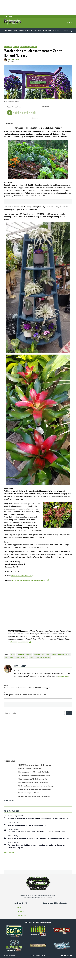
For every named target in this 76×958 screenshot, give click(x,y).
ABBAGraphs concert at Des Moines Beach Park (28, 825)
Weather (59, 31)
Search (5, 710)
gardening (61, 654)
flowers (53, 654)
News (11, 657)
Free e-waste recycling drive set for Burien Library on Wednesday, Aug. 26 (38, 838)
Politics (21, 31)
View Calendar (9, 852)
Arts (39, 31)
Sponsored (33, 47)
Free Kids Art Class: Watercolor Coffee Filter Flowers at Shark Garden (36, 832)
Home (5, 31)
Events (10, 31)
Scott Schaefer (14, 59)
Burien (13, 654)
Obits (54, 31)
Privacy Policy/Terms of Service (38, 955)
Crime (15, 31)
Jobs (49, 31)
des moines (45, 654)
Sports (45, 31)
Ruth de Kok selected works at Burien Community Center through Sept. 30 (38, 818)
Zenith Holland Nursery (43, 657)
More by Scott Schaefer (63, 676)
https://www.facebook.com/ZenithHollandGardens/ (29, 580)
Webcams (66, 31)
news (6, 657)
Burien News (8, 47)
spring (32, 657)
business (28, 654)
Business (34, 31)
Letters (27, 31)
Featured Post (24, 47)
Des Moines (37, 654)
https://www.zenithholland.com (21, 575)
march (68, 654)
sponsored (24, 657)
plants (17, 657)
